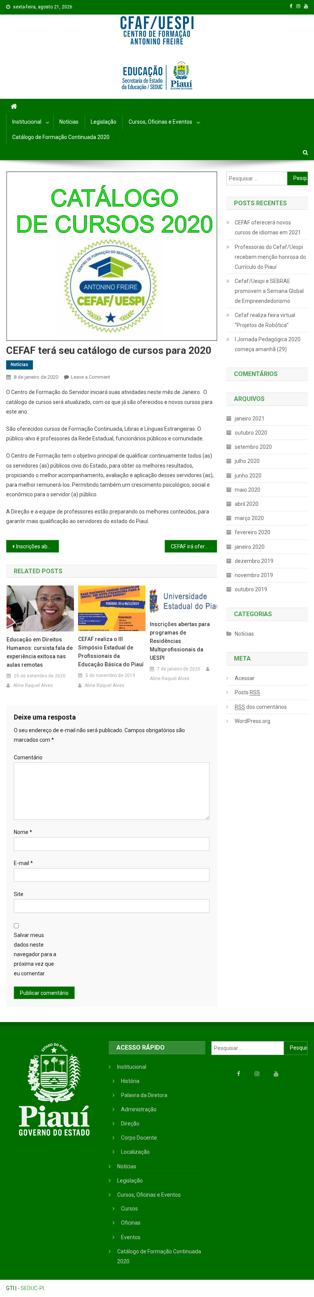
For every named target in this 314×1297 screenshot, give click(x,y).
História (130, 1081)
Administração (139, 1109)
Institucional (26, 122)
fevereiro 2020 (252, 532)
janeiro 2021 (250, 418)
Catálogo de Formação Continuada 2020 (61, 137)
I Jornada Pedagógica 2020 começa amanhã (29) (268, 344)
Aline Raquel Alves (33, 685)
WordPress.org (252, 721)
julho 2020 (247, 461)
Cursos (129, 1208)
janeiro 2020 (250, 547)
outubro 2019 (251, 589)
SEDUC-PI (32, 1288)
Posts (247, 692)
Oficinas (131, 1223)
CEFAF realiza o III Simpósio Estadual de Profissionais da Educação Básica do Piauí (111, 651)
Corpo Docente (139, 1138)
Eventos (131, 1237)
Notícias (68, 122)
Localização (135, 1152)
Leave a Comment (90, 377)
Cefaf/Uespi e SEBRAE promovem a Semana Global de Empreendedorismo (269, 291)
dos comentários (261, 707)
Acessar (245, 678)
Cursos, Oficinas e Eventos (160, 122)
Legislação (103, 122)
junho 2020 (248, 476)
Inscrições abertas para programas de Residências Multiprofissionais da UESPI (37, 546)
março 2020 (249, 518)
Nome (23, 832)
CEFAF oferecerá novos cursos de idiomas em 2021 (268, 227)
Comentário (28, 757)
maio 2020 (247, 490)
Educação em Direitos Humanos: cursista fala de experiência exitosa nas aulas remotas (40, 652)
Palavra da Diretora (144, 1095)
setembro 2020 (253, 447)
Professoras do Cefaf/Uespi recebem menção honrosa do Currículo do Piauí (270, 257)
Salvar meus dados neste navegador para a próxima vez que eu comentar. (35, 954)
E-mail (23, 863)
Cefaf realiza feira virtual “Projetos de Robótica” (265, 320)
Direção (130, 1123)
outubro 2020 (251, 433)
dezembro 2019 (254, 561)
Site (18, 894)
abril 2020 (246, 504)
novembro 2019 (254, 575)
